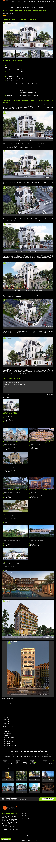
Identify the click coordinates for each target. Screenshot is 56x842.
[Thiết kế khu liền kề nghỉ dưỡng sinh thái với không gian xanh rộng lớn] (15, 490)
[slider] (5, 15)
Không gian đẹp (15, 500)
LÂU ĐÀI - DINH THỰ (35, 776)
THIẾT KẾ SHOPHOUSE (47, 776)
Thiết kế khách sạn (7, 718)
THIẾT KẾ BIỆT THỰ (21, 776)
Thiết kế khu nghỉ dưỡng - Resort (9, 729)
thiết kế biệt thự (26, 84)
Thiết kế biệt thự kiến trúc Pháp (39, 7)
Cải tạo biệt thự (6, 702)
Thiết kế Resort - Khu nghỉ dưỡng (9, 721)
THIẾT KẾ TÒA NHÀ (8, 776)
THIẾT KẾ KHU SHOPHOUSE (34, 764)
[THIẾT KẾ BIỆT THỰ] (21, 771)
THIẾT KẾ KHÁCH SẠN (8, 764)
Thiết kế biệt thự (18, 7)
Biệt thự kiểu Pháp (7, 686)
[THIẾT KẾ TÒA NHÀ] (8, 771)
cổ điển (35, 84)
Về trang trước (10, 379)
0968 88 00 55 (48, 783)
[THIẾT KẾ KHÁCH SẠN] (8, 759)
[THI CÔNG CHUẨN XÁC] (45, 747)
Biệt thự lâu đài (6, 704)
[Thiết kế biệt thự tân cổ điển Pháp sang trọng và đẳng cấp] (28, 27)
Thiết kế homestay (7, 716)
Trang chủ (13, 1)
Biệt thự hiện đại (6, 700)
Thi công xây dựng (32, 1)
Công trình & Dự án (24, 1)
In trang (20, 379)
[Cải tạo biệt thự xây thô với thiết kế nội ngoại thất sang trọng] (15, 418)
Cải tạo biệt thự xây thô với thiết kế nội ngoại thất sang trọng (15, 426)
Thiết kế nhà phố (6, 720)
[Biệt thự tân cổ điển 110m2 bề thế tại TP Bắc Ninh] (22, 38)
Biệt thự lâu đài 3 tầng (7, 708)
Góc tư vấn (39, 1)
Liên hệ (52, 1)
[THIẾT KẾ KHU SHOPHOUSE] (34, 759)
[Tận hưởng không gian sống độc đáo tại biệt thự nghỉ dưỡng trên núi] (41, 514)
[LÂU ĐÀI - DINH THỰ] (34, 771)
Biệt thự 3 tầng (6, 694)
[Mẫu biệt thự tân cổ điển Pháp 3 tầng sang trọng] (28, 334)
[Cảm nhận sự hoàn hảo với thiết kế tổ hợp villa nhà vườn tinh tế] (15, 514)
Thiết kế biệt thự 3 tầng (27, 7)
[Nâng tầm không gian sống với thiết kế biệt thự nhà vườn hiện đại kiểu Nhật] (15, 466)
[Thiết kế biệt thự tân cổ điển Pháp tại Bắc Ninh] (34, 38)
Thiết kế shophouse (7, 723)
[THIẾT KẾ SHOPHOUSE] (48, 771)
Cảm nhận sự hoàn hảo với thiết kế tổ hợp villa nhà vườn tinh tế (15, 522)
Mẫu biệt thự (19, 163)
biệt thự (21, 19)
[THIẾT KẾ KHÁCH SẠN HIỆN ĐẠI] (48, 759)
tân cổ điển (26, 19)
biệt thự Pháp (18, 44)
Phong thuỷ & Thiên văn (46, 1)
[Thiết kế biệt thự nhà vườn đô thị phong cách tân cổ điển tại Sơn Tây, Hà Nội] (15, 538)
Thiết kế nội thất (6, 727)
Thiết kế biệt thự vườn (7, 476)
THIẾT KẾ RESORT (21, 764)
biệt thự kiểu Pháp (26, 235)
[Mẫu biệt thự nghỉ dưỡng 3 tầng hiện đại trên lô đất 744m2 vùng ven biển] (41, 466)
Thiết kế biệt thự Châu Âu (8, 725)
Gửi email (16, 379)
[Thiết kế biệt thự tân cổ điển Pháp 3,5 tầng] (28, 297)
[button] (51, 38)
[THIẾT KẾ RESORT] (21, 759)
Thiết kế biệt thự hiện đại (15, 476)
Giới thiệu (18, 1)
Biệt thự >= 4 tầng (6, 696)
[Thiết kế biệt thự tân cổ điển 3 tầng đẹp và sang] (28, 259)
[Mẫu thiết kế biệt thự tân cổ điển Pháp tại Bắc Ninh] (9, 38)
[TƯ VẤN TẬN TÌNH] (18, 747)
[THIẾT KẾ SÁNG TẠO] (5, 747)
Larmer (36, 824)
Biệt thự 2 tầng (37, 428)
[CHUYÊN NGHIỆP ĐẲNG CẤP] (32, 747)
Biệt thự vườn (6, 690)
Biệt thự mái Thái (6, 706)
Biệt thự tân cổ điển (7, 89)
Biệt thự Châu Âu (6, 698)
